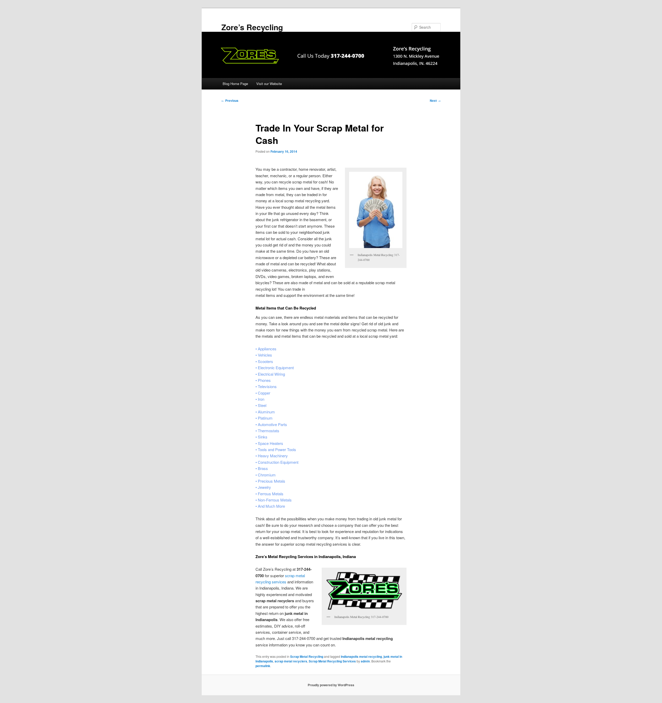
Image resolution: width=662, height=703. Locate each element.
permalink (262, 665)
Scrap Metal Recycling (306, 656)
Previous (229, 100)
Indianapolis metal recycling (361, 656)
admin (365, 661)
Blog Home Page (235, 83)
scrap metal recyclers (291, 661)
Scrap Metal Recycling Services (332, 661)
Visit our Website (269, 83)
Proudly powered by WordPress (331, 685)
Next (435, 100)
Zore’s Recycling (252, 27)
